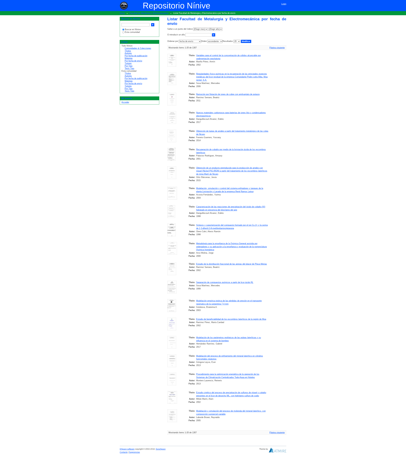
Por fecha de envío (133, 61)
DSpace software (127, 449)
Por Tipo (128, 66)
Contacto (124, 452)
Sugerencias (134, 452)
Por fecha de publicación (136, 56)
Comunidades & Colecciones (138, 48)
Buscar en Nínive (133, 29)
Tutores (128, 63)
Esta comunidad (132, 32)
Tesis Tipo (129, 68)
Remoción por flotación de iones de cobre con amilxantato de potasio (228, 94)
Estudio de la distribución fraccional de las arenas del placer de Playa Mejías (231, 264)
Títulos (128, 51)
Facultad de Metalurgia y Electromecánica (149, 13)
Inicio (122, 13)
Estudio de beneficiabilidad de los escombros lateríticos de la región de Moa (231, 319)
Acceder (125, 102)
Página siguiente (277, 47)
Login (283, 4)
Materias (129, 58)
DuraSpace (161, 449)
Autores (128, 53)
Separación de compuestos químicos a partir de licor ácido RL (224, 282)
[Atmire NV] (277, 451)
